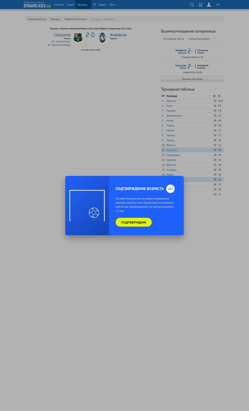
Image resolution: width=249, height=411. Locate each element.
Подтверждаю (133, 222)
